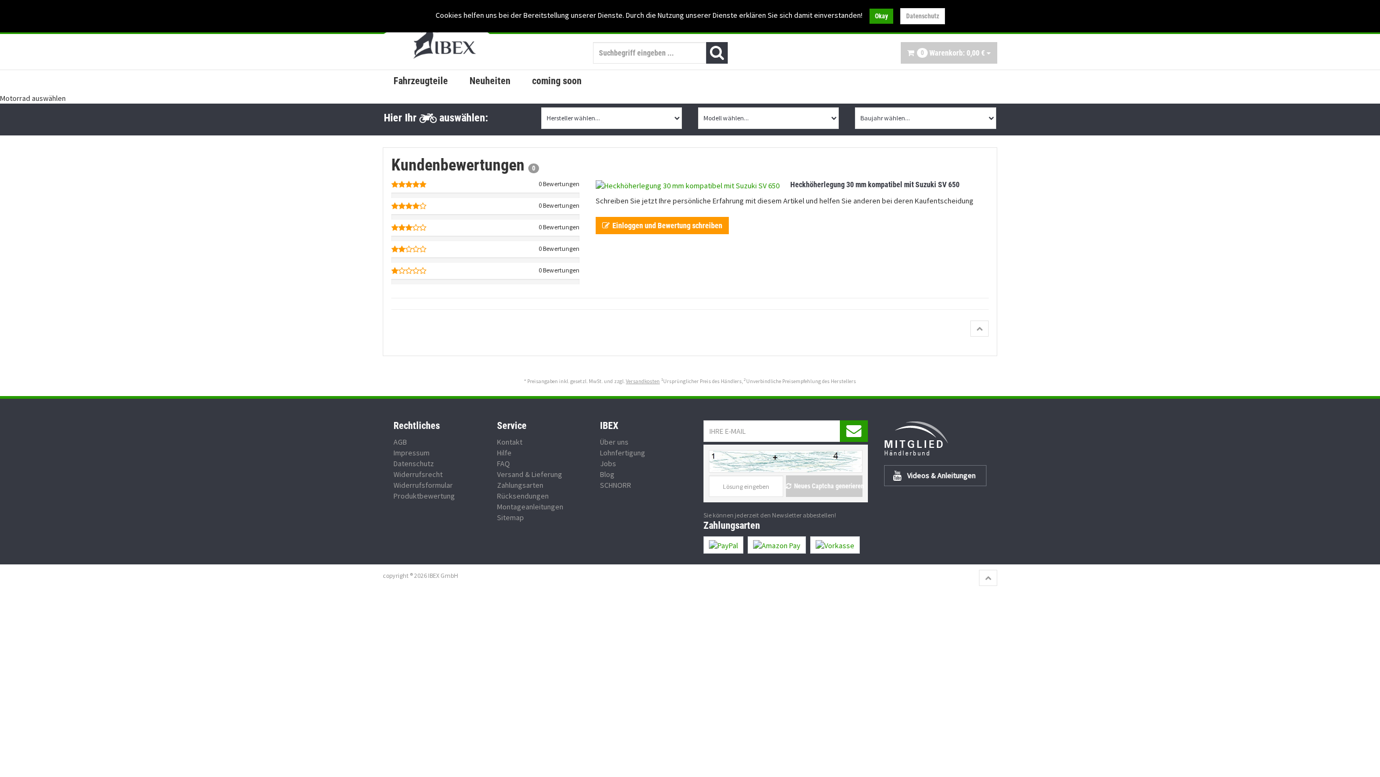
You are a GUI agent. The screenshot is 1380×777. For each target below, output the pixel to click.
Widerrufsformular (423, 485)
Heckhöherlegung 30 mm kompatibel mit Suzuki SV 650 (875, 184)
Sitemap (510, 517)
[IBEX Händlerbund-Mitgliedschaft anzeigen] (940, 438)
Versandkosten (643, 381)
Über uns (614, 442)
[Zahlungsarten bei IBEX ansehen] (850, 545)
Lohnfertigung (622, 453)
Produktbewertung (424, 496)
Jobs (608, 463)
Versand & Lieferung (529, 474)
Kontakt (509, 442)
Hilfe (504, 453)
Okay (881, 16)
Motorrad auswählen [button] (33, 98)
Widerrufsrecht (418, 474)
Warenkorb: (953, 53)
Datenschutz (922, 16)
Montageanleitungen (530, 507)
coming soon (557, 80)
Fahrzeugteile (421, 80)
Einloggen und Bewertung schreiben (667, 225)
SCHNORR (615, 485)
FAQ (503, 463)
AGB (400, 442)
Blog (607, 474)
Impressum (412, 453)
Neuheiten (490, 80)
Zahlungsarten (520, 485)
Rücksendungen (523, 496)
